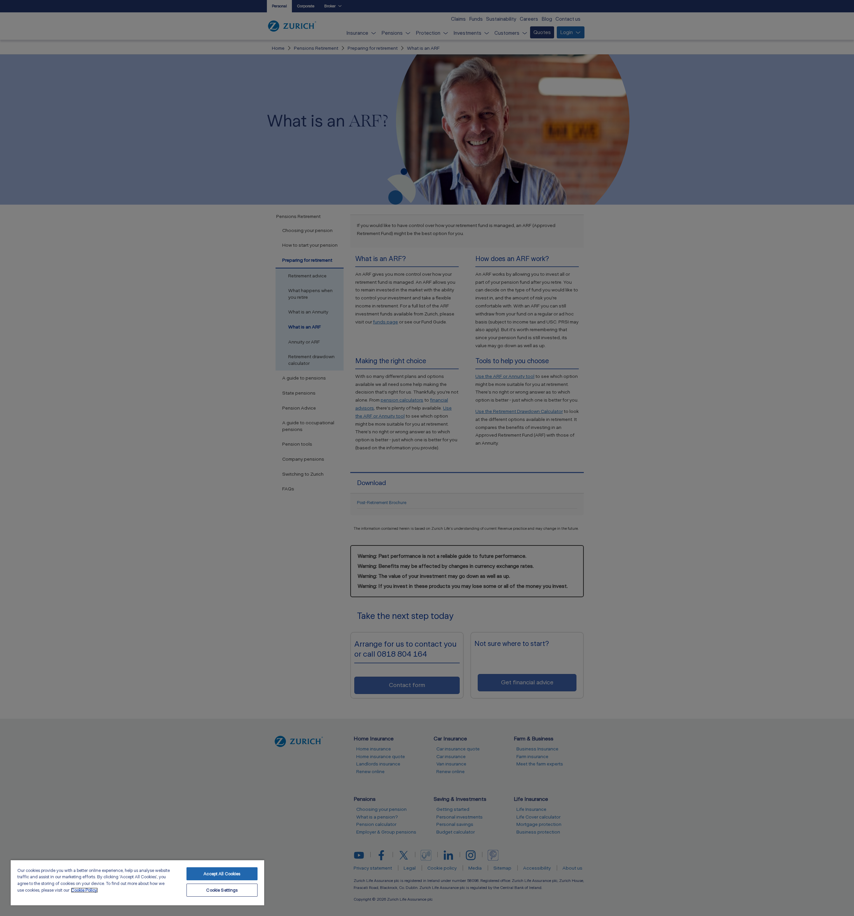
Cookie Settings (222, 890)
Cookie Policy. (84, 890)
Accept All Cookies (221, 873)
